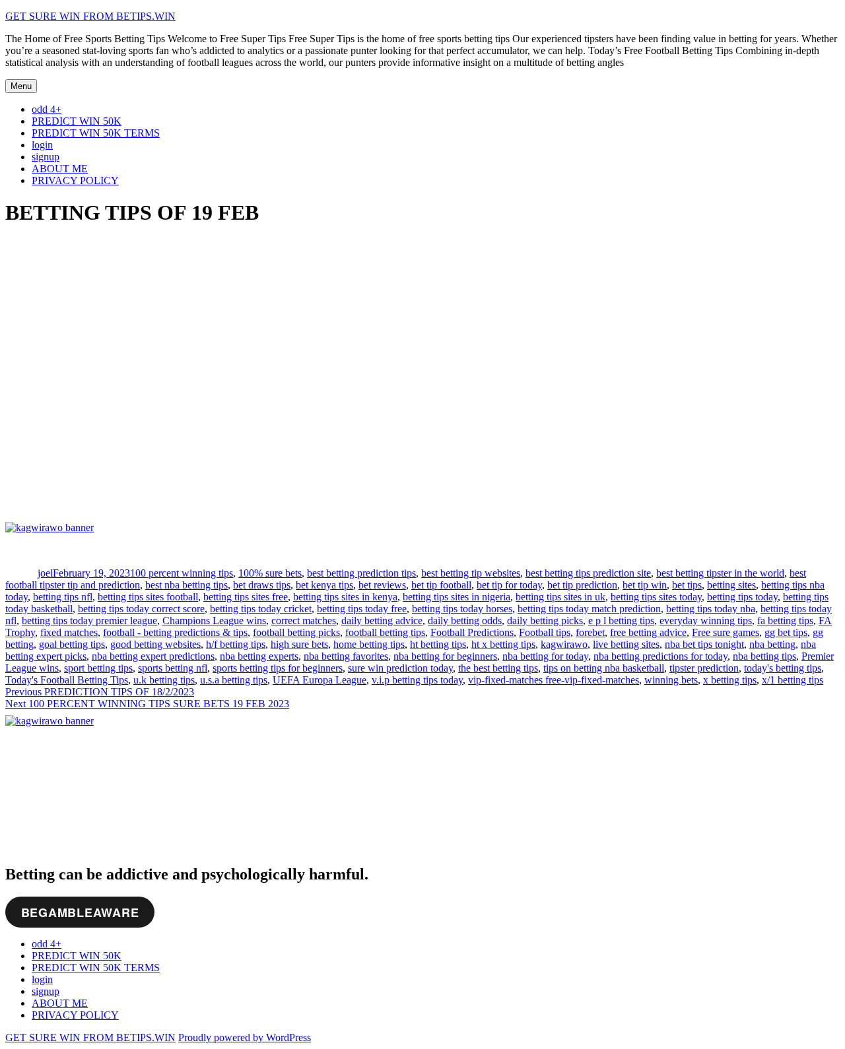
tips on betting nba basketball (603, 668)
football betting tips (385, 632)
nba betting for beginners (445, 656)
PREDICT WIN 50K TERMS (96, 133)
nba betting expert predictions (153, 656)
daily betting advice (381, 620)
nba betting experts (259, 656)
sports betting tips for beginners (278, 668)
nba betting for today (545, 656)
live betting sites (626, 644)
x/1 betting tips (792, 679)
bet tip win (645, 584)
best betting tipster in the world (720, 573)
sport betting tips (98, 668)
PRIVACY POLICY (75, 180)
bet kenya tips (324, 584)
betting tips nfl (62, 596)
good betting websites (155, 644)
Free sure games (725, 632)
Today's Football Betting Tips (66, 679)
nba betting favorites (346, 656)
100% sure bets (270, 573)
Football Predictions (472, 632)
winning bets (671, 679)
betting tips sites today (656, 596)
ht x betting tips (503, 644)
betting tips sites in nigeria (456, 596)
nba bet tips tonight (704, 644)
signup (45, 156)
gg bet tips (785, 632)
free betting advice (648, 632)
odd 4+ (46, 109)
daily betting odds (465, 620)
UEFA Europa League (319, 679)
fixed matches (69, 632)
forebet (590, 632)
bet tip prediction (582, 584)
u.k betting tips (164, 679)
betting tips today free (362, 608)
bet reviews (382, 584)
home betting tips (369, 644)
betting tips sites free (245, 596)
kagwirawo (564, 644)
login (42, 144)
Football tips (544, 632)
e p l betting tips (621, 620)
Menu (21, 86)
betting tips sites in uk (560, 596)
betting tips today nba (710, 608)
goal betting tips (72, 644)
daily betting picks (545, 620)
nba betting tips (764, 656)
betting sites (731, 584)
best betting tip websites (470, 573)
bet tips (687, 584)
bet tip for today (509, 584)
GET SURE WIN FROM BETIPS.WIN (90, 16)
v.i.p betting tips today (417, 679)
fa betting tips (785, 620)
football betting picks (296, 632)
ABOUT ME (60, 168)
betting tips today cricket (261, 608)
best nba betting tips (186, 584)
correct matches (303, 620)
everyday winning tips (705, 620)
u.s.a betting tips (233, 679)
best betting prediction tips (361, 573)
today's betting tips (782, 668)
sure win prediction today (400, 668)
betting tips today (742, 596)
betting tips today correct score (141, 608)
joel (45, 573)
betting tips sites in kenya (345, 596)
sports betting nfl (172, 668)
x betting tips (730, 679)
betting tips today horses (462, 608)
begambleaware (80, 912)
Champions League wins (214, 620)
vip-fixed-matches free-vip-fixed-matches (553, 679)
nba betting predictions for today (660, 656)
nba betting (772, 644)
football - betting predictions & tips (175, 632)
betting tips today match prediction (589, 608)
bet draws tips (261, 584)
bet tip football (441, 584)
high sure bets (299, 644)
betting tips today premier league (89, 620)
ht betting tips (438, 644)
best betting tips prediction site (588, 573)
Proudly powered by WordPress (244, 1037)
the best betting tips (498, 668)
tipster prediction (704, 668)
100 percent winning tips (181, 573)
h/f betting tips (235, 644)
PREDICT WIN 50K (76, 121)
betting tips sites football (148, 596)
